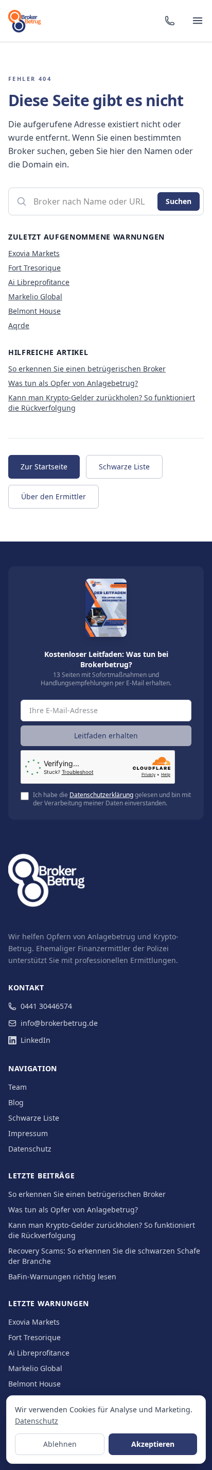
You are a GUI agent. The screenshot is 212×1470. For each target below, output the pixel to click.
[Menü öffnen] (197, 20)
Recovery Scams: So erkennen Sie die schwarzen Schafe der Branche (104, 1256)
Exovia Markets (34, 253)
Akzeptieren (152, 1444)
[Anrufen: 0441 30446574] (170, 20)
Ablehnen (60, 1444)
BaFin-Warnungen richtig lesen (62, 1276)
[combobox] (106, 201)
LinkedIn (35, 1040)
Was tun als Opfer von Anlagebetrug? (73, 383)
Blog (16, 1102)
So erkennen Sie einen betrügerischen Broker (87, 369)
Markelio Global (35, 296)
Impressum (28, 1133)
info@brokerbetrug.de (59, 1023)
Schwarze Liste (124, 466)
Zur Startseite (44, 466)
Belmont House (34, 311)
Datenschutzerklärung (101, 794)
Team (17, 1087)
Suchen (178, 201)
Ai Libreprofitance (38, 282)
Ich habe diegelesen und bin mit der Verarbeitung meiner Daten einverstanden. (112, 799)
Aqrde (18, 325)
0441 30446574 (46, 1006)
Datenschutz (29, 1149)
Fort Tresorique (34, 268)
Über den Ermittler (53, 496)
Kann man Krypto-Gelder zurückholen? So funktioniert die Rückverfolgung (101, 1230)
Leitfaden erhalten (106, 735)
